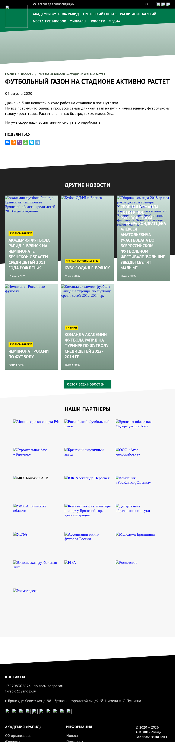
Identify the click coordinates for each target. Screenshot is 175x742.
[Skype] (31, 142)
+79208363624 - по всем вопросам (34, 685)
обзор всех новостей (86, 384)
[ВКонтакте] (7, 142)
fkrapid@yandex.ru (20, 691)
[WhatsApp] (25, 142)
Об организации (18, 735)
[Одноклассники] (13, 142)
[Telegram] (37, 142)
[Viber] (19, 142)
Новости (73, 735)
